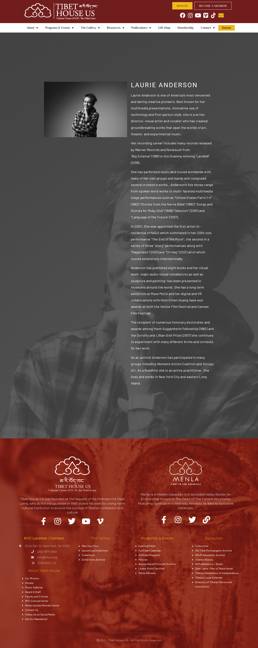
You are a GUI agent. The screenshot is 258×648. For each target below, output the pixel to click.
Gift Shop (164, 28)
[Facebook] (183, 15)
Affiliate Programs (149, 555)
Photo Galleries (34, 587)
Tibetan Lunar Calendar (208, 577)
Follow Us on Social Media (40, 614)
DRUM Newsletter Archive (210, 555)
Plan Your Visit (90, 546)
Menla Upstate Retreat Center (42, 605)
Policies (143, 559)
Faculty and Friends (36, 596)
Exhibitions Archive (93, 559)
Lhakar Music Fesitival (151, 568)
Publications (139, 28)
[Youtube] (198, 15)
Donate (226, 28)
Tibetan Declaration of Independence (217, 573)
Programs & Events (57, 28)
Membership (185, 28)
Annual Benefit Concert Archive (156, 564)
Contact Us (31, 609)
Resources (114, 28)
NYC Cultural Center (36, 600)
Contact (206, 28)
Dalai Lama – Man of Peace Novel (214, 568)
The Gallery (88, 28)
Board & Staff (33, 592)
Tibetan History (204, 559)
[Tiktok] (213, 15)
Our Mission (32, 578)
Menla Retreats (147, 573)
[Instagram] (190, 15)
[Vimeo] (206, 15)
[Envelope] (221, 15)
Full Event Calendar (149, 550)
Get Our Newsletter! (36, 619)
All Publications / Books (209, 564)
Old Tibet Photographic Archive (213, 550)
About (31, 28)
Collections (88, 555)
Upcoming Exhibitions (95, 550)
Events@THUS (146, 546)
